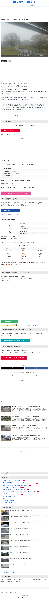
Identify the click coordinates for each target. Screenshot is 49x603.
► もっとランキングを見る (8, 572)
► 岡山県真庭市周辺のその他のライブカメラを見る (16, 193)
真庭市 (6, 84)
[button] (34, 5)
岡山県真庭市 (4, 61)
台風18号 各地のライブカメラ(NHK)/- (12, 494)
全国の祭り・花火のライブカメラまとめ (12, 480)
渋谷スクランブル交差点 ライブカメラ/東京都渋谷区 (15, 485)
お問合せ (40, 592)
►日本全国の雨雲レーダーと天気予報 (11, 214)
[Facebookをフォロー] (36, 375)
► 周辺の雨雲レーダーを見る (11, 210)
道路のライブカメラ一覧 (9, 498)
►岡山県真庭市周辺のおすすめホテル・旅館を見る (15, 340)
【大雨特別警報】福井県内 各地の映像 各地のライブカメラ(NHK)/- (19, 483)
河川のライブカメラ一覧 (9, 496)
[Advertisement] (24, 14)
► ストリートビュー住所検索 (29, 325)
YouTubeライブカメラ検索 (9, 500)
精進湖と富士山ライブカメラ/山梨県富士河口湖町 (15, 489)
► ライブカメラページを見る (11, 130)
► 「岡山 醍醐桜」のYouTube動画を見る (14, 357)
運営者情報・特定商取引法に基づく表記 (8, 593)
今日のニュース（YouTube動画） (11, 502)
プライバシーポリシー (24, 592)
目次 (15, 115)
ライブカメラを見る (35, 55)
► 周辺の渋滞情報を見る (10, 321)
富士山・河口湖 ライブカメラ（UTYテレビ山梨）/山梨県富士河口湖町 (20, 491)
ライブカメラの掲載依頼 (24, 595)
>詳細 (27, 246)
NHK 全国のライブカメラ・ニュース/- (12, 487)
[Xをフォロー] (12, 375)
